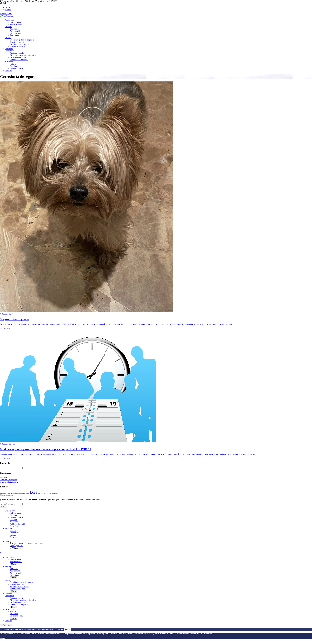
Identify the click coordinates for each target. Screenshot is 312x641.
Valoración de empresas (19, 60)
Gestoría (8, 38)
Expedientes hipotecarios (19, 44)
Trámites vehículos (17, 42)
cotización (20, 493)
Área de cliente (6, 14)
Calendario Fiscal (16, 68)
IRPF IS (40, 493)
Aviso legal (14, 522)
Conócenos (9, 20)
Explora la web (11, 511)
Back (14, 564)
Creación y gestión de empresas (22, 40)
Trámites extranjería (17, 46)
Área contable (15, 31)
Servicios (8, 528)
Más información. (57, 629)
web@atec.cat (42, 1)
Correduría (9, 49)
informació (26, 493)
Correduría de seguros (8, 480)
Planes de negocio (17, 53)
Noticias (13, 64)
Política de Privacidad (18, 524)
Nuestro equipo (16, 24)
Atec (2, 552)
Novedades (9, 62)
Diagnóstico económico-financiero (23, 55)
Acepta (67, 629)
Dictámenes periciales (18, 57)
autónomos (3, 493)
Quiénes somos (15, 22)
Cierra (2, 638)
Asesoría (8, 27)
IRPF (33, 492)
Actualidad (14, 66)
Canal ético (14, 526)
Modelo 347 (46, 493)
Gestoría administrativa (9, 482)
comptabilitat (13, 493)
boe (8, 493)
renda (56, 493)
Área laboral (14, 35)
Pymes (52, 493)
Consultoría (9, 51)
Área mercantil (15, 33)
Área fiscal (14, 29)
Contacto (8, 71)
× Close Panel (6, 625)
